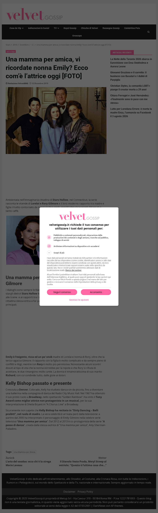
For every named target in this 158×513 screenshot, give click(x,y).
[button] (79, 253)
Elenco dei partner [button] (73, 270)
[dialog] (79, 256)
